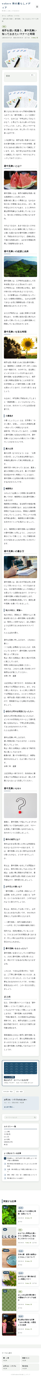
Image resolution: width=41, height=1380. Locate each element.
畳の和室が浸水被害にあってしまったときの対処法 (22, 1165)
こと (5, 1131)
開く (32, 75)
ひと (5, 1137)
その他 (6, 1134)
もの (5, 1139)
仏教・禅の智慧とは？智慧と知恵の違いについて (22, 1170)
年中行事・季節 (8, 1091)
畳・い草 (6, 1359)
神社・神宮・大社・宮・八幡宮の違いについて (22, 1175)
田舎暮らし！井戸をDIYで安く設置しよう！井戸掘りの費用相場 (22, 1159)
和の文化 (25, 1367)
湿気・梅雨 (19, 1091)
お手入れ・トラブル (13, 15)
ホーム (4, 15)
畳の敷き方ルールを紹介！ (15, 1178)
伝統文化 (7, 1142)
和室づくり (25, 1359)
